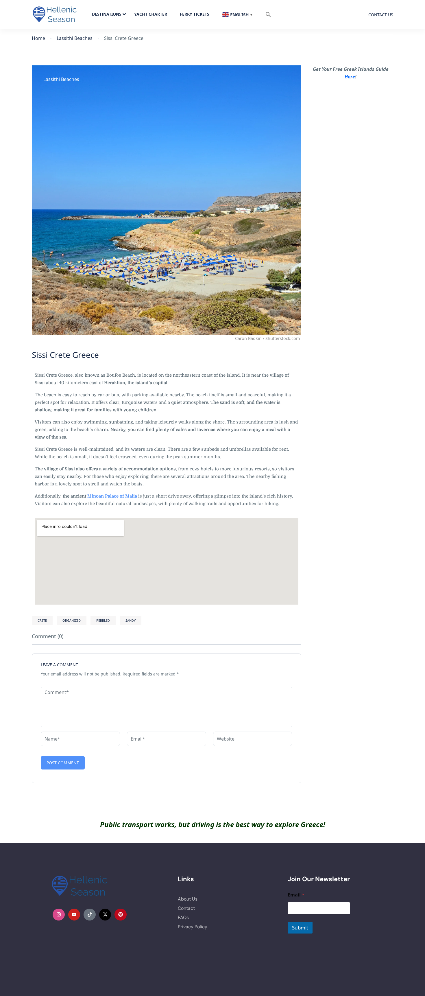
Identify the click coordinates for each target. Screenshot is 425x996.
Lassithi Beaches (75, 38)
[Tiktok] (90, 915)
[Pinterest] (120, 915)
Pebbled (103, 620)
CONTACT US (380, 14)
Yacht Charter (150, 14)
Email (296, 895)
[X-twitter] (105, 915)
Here (350, 76)
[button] (268, 14)
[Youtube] (74, 915)
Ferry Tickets (194, 14)
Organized (71, 620)
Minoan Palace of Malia (112, 496)
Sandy (130, 620)
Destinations (106, 14)
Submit (300, 927)
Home (38, 38)
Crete (42, 620)
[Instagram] (59, 915)
